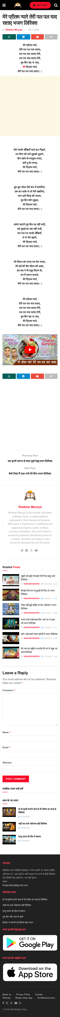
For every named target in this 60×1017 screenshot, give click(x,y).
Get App (42, 5)
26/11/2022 (33, 29)
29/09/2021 (47, 598)
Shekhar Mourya (14, 29)
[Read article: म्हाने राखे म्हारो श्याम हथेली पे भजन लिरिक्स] (10, 638)
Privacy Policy (23, 994)
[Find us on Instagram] (7, 1003)
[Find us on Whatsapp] (20, 1003)
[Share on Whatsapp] (9, 37)
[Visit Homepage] (18, 5)
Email (6, 747)
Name (6, 732)
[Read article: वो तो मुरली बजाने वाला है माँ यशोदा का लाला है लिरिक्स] (9, 812)
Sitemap (6, 997)
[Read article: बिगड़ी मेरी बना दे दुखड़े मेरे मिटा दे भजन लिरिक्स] (10, 595)
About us (6, 994)
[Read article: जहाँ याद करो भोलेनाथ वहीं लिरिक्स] (9, 826)
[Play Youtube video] (30, 349)
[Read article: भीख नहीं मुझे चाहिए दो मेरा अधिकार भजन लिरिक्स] (10, 609)
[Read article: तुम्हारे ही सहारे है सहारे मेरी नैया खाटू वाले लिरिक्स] (10, 580)
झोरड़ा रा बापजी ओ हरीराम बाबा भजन (17, 922)
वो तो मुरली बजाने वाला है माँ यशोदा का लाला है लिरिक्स (37, 810)
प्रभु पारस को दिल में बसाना (29, 836)
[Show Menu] (4, 5)
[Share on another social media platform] (51, 37)
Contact (39, 994)
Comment (9, 690)
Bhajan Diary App (24, 997)
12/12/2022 (47, 656)
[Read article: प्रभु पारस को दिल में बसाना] (9, 839)
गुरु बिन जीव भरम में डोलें (12, 916)
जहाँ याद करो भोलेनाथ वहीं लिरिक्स (32, 823)
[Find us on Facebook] (3, 1003)
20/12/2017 (47, 613)
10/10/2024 (47, 627)
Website (7, 762)
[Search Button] (56, 5)
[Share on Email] (37, 37)
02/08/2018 (47, 638)
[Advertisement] (30, 106)
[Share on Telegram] (23, 37)
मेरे (24, 67)
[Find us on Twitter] (11, 1003)
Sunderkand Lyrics (46, 997)
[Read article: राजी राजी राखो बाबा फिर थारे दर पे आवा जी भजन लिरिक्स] (10, 624)
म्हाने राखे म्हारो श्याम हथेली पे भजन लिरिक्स (39, 634)
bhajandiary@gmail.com (15, 885)
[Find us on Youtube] (15, 1003)
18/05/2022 (47, 584)
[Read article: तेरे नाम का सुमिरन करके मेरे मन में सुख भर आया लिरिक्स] (10, 653)
